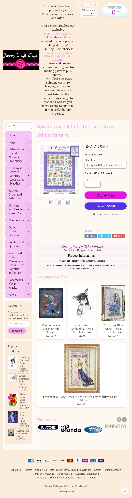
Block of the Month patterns (58, 58)
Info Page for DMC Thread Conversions (70, 469)
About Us (16, 469)
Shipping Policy (112, 469)
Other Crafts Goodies (20, 231)
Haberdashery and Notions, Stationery (20, 155)
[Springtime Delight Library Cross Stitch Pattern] (50, 202)
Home (12, 135)
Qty (86, 179)
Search (97, 469)
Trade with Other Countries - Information (78, 473)
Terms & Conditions (43, 473)
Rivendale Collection (57, 53)
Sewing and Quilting (20, 244)
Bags (20, 143)
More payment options (106, 214)
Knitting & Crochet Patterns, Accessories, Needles (20, 175)
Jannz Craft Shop (65, 486)
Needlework (20, 221)
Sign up (93, 4)
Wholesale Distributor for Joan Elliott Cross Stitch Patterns (66, 477)
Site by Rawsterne (66, 489)
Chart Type (90, 160)
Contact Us (41, 469)
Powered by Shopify (66, 492)
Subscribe (17, 330)
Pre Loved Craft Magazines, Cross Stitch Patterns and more (20, 262)
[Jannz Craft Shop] (21, 59)
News (20, 295)
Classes (28, 469)
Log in (82, 4)
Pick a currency (88, 10)
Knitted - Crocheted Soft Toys (15, 194)
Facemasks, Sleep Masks (20, 283)
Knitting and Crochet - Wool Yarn (20, 209)
